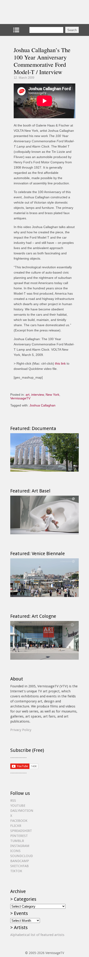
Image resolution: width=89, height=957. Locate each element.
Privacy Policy (20, 730)
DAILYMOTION (21, 811)
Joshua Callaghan (42, 405)
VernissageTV (20, 398)
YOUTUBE (17, 806)
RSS (13, 800)
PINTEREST (19, 836)
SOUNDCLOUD (21, 856)
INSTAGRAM (19, 846)
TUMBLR (17, 841)
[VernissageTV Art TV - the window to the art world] (33, 12)
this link (60, 363)
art (27, 394)
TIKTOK (16, 871)
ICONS (15, 851)
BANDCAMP (19, 861)
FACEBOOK (18, 821)
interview (37, 394)
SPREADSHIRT (21, 831)
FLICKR (15, 826)
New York (52, 394)
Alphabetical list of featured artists (37, 935)
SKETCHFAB (19, 866)
